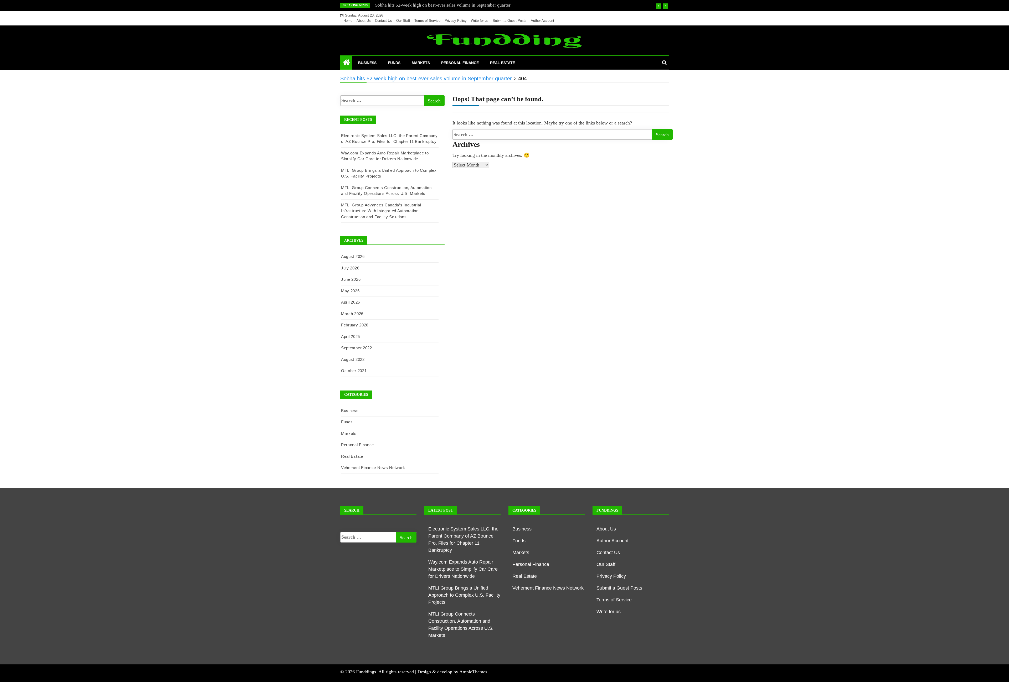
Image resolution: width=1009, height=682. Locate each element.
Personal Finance (460, 63)
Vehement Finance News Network (373, 467)
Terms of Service (427, 21)
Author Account (542, 21)
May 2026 (350, 291)
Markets (421, 63)
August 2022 (353, 359)
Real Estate (502, 63)
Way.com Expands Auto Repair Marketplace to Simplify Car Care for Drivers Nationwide (463, 569)
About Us (364, 21)
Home (347, 21)
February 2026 (354, 325)
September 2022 (356, 348)
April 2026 (350, 302)
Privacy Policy (456, 21)
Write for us (479, 21)
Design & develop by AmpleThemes (452, 671)
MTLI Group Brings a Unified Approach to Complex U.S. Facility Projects (464, 595)
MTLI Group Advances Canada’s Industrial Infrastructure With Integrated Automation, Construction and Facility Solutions (381, 211)
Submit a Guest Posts (510, 21)
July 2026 (350, 268)
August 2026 (353, 256)
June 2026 (351, 279)
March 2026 (352, 313)
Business (367, 63)
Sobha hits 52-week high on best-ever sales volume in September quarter (443, 5)
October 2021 (354, 370)
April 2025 (350, 336)
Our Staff (403, 21)
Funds (394, 63)
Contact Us (383, 21)
